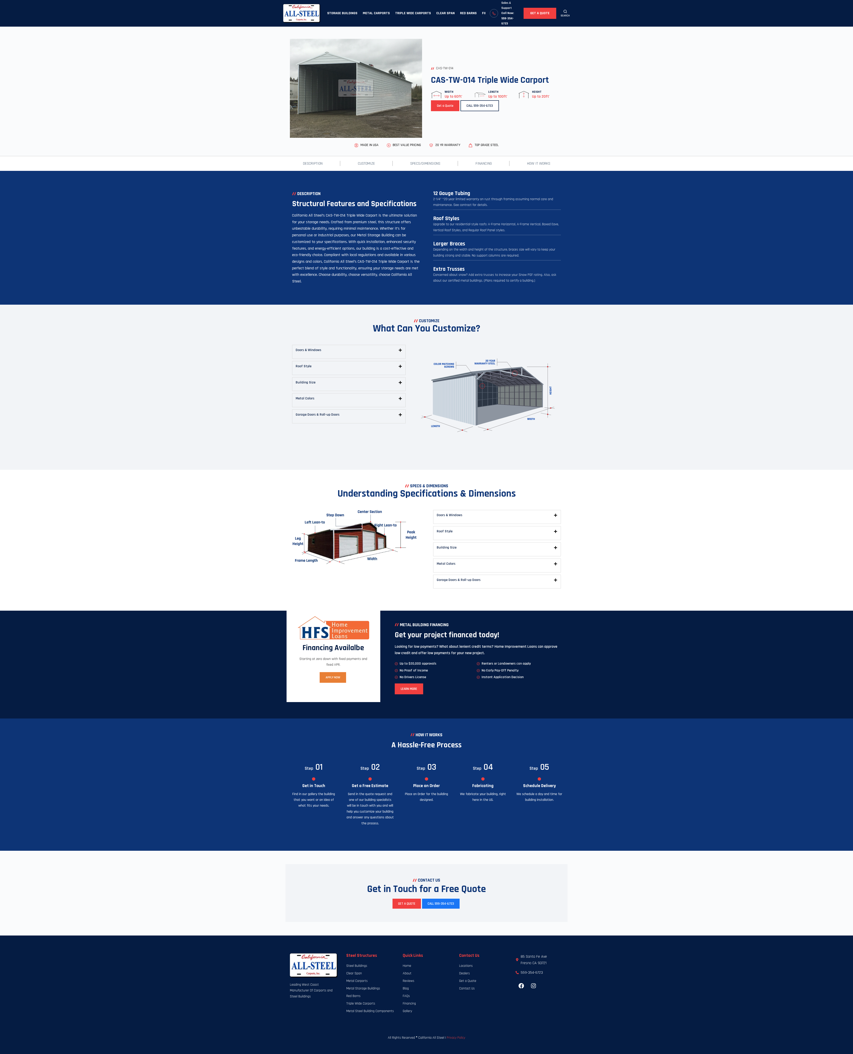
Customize (366, 163)
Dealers (464, 973)
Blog (406, 988)
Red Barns (468, 13)
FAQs (406, 996)
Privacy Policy (456, 1037)
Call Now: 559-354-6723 (507, 18)
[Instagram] (533, 985)
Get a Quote (540, 13)
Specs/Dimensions (425, 163)
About (407, 973)
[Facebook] (521, 985)
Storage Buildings (342, 13)
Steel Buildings (356, 965)
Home (407, 965)
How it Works (538, 163)
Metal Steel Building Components (370, 1011)
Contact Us (467, 988)
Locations (466, 965)
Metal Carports (376, 13)
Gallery (407, 1011)
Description (313, 163)
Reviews (408, 981)
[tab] (348, 350)
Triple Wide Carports (413, 13)
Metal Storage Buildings (363, 988)
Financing (484, 163)
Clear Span (445, 13)
